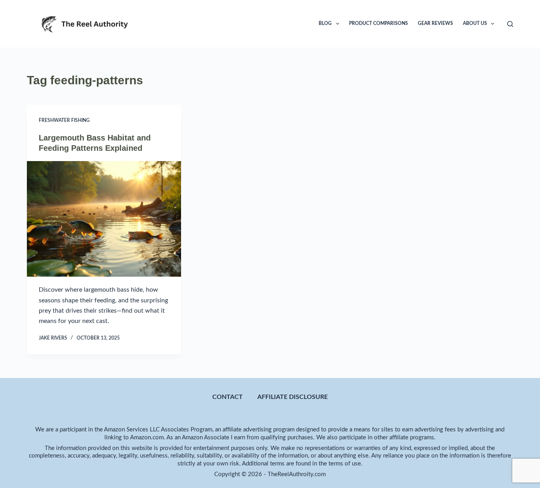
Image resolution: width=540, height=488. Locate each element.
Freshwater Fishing (64, 120)
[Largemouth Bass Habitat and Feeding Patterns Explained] (104, 219)
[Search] (510, 24)
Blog (325, 23)
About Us (475, 23)
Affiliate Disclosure (292, 397)
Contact (227, 397)
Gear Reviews (435, 23)
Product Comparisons (378, 23)
